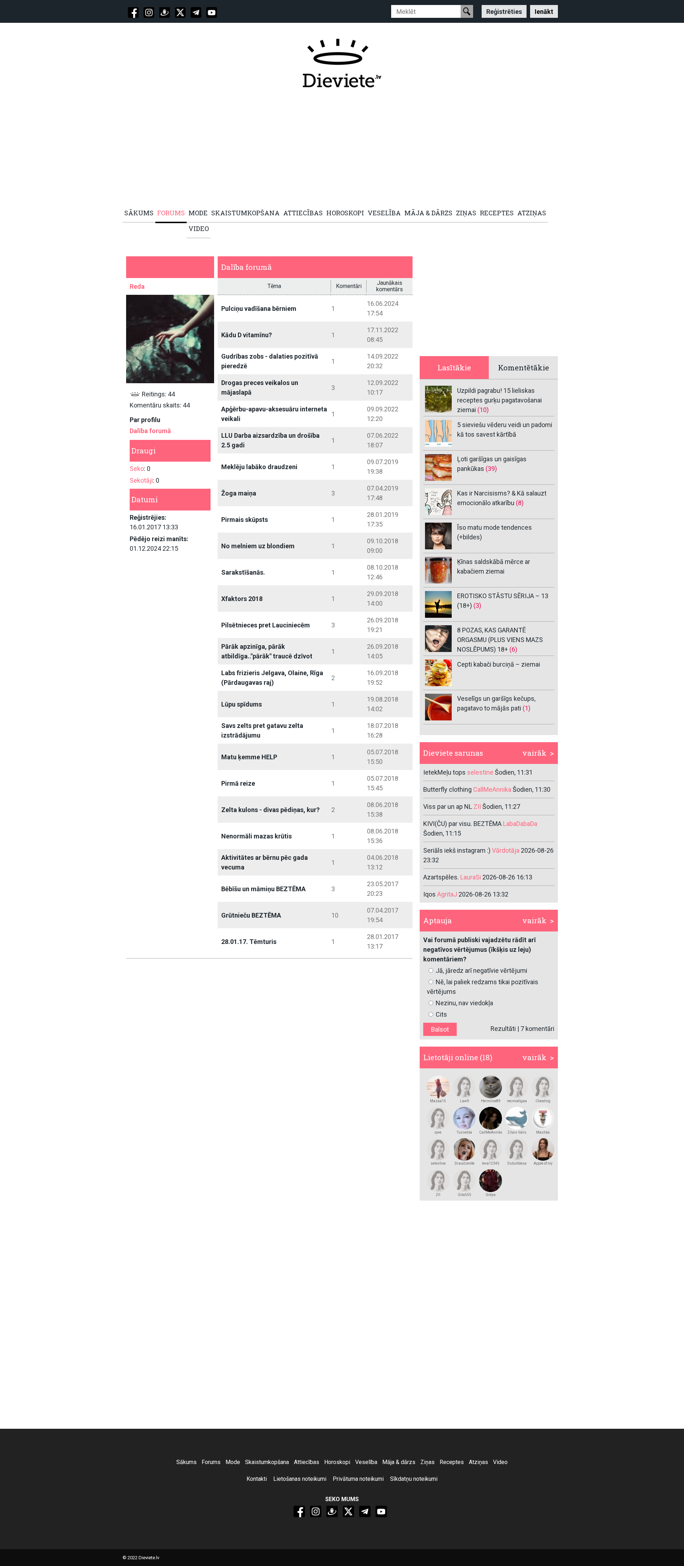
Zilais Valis (517, 1132)
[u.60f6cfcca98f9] (464, 1118)
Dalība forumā (150, 431)
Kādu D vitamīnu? (246, 335)
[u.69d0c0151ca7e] (438, 1180)
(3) (477, 605)
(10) (483, 410)
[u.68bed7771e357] (464, 1086)
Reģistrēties (504, 11)
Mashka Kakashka (543, 1132)
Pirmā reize (238, 783)
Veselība (366, 1462)
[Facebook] (133, 12)
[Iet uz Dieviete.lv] (342, 63)
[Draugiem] (164, 12)
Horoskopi (337, 1462)
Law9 (464, 1101)
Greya (491, 1195)
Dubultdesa (517, 1163)
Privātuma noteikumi (358, 1478)
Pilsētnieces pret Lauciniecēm (265, 625)
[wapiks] (517, 1086)
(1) (526, 708)
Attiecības (306, 1462)
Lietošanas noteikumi (299, 1478)
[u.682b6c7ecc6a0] (464, 1149)
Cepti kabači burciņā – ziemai (498, 664)
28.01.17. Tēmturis (248, 941)
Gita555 (464, 1195)
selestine (438, 1163)
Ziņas (427, 1462)
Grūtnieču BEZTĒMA (251, 915)
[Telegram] (196, 12)
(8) (520, 503)
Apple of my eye (543, 1163)
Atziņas (478, 1462)
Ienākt (544, 11)
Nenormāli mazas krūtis (256, 836)
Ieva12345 (490, 1163)
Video (500, 1462)
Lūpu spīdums (241, 704)
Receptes (452, 1462)
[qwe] (438, 1118)
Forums (211, 1462)
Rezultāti (503, 1028)
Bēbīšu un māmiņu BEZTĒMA (263, 889)
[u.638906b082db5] (543, 1086)
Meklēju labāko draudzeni (259, 467)
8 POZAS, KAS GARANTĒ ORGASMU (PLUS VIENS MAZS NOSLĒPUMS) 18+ (500, 639)
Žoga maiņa (238, 493)
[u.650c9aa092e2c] (490, 1086)
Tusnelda (464, 1132)
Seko (137, 468)
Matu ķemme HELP (249, 757)
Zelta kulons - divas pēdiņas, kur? (270, 809)
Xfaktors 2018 (242, 598)
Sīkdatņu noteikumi (413, 1478)
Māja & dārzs (398, 1462)
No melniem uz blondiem (258, 546)
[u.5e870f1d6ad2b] (490, 1180)
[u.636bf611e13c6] (490, 1149)
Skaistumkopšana (267, 1462)
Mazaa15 (438, 1101)
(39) (491, 468)
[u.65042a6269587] (543, 1118)
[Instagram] (149, 12)
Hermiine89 (491, 1101)
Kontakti (257, 1478)
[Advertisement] (338, 149)
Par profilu (145, 419)
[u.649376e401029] (517, 1118)
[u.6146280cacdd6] (543, 1149)
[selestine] (438, 1149)
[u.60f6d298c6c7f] (438, 1086)
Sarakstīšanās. (243, 572)
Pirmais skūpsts (244, 519)
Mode (233, 1462)
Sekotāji (141, 480)
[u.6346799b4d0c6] (490, 1118)
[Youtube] (211, 12)
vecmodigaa (517, 1101)
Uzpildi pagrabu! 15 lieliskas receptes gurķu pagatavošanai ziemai (499, 400)
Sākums (186, 1462)
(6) (513, 649)
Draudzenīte (465, 1163)
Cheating (542, 1101)
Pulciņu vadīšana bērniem (258, 308)
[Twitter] (180, 12)
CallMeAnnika (490, 1132)
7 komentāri (537, 1028)
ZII (438, 1195)
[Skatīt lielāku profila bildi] (170, 339)
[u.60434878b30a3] (464, 1180)
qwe (438, 1132)
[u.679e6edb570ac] (517, 1149)
